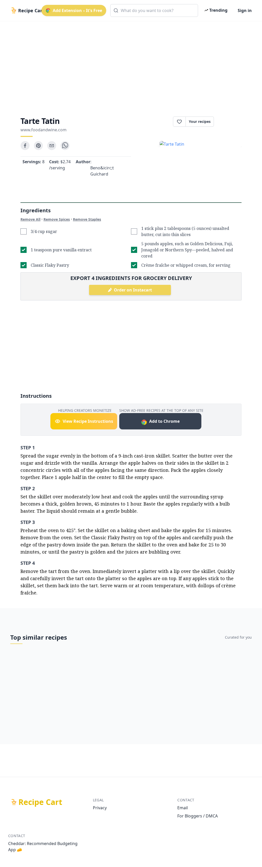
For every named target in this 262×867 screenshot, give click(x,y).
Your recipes (200, 121)
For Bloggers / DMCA (197, 816)
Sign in (245, 10)
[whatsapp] (65, 145)
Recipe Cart (40, 802)
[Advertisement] (131, 64)
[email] (51, 145)
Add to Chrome (164, 421)
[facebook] (25, 145)
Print (230, 121)
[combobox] (154, 10)
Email (182, 808)
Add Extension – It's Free (77, 10)
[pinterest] (38, 145)
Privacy (100, 808)
